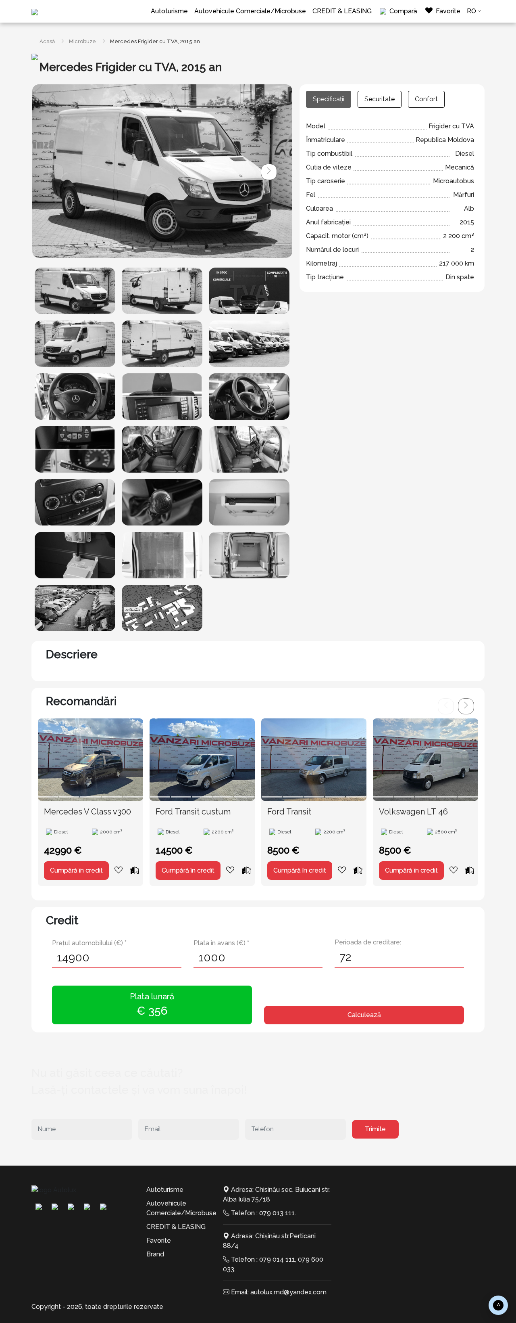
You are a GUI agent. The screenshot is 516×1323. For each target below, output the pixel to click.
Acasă (47, 41)
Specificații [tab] (328, 99)
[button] (269, 172)
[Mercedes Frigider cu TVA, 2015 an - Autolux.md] (75, 291)
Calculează (364, 1015)
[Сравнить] (134, 870)
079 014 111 (277, 1259)
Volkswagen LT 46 (413, 811)
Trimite (375, 1129)
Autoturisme (169, 11)
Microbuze (82, 41)
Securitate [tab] (379, 99)
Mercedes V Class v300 (87, 811)
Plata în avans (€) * (221, 943)
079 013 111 (277, 1213)
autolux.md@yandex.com (288, 1292)
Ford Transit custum (193, 811)
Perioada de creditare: (368, 942)
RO (471, 11)
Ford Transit (289, 811)
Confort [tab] (426, 99)
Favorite (158, 1240)
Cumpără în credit (76, 870)
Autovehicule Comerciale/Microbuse (250, 11)
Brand (155, 1254)
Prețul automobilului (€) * (89, 943)
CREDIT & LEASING (342, 11)
